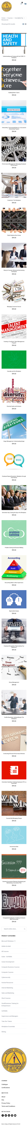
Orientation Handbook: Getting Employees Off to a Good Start (14, 782)
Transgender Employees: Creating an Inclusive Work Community (14, 918)
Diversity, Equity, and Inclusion (14, 406)
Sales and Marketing (8, 993)
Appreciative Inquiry (14, 611)
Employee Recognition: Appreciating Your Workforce (14, 646)
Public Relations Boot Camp (14, 235)
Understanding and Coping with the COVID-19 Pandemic (14, 57)
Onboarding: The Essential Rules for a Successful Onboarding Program (14, 128)
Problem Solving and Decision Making (14, 547)
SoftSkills (4, 1011)
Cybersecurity (6, 977)
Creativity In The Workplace (14, 200)
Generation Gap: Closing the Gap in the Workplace (14, 512)
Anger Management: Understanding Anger (14, 441)
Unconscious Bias (14, 846)
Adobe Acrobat (6, 946)
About (3, 1097)
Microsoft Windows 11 (9, 941)
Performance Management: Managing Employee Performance (14, 164)
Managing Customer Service (14, 306)
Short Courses (6, 998)
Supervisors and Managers (10, 1016)
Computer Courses (7, 972)
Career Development (8, 962)
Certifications (6, 1087)
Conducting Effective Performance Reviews (14, 753)
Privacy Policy (6, 1103)
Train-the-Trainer (7, 1021)
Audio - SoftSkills (7, 956)
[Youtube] (15, 1115)
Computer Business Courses (11, 967)
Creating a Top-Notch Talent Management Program (14, 342)
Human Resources (7, 982)
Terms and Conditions (8, 1106)
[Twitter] (6, 1115)
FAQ (3, 1100)
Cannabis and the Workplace (14, 371)
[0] (21, 4)
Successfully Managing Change (14, 818)
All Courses (5, 951)
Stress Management (14, 682)
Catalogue (5, 1084)
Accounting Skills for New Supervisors (14, 582)
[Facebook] (3, 1115)
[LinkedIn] (9, 1115)
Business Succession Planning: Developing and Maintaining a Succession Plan (14, 882)
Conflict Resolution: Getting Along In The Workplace (14, 718)
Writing (4, 1032)
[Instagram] (12, 1115)
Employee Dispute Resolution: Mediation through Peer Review (14, 477)
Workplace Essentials (8, 1026)
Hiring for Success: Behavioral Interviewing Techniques (14, 271)
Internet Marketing (7, 988)
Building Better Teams (14, 92)
